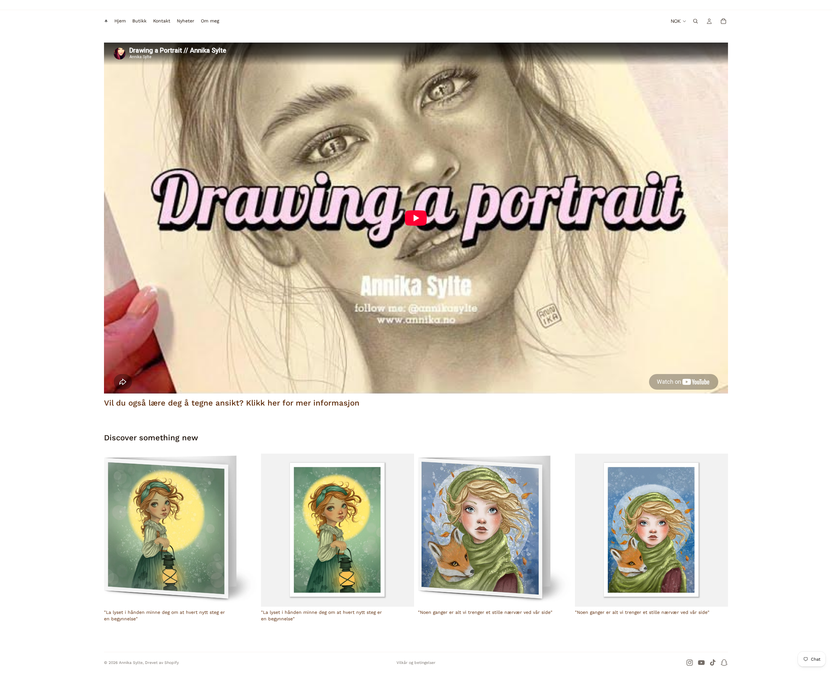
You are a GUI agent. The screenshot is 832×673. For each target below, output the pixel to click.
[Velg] (404, 596)
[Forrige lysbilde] (270, 530)
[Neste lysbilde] (404, 530)
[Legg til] (247, 596)
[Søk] (695, 21)
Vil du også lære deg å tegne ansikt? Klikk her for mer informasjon (231, 403)
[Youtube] (701, 663)
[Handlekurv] (723, 21)
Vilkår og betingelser (416, 662)
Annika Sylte (131, 662)
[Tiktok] (713, 663)
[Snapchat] (724, 663)
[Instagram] (690, 663)
